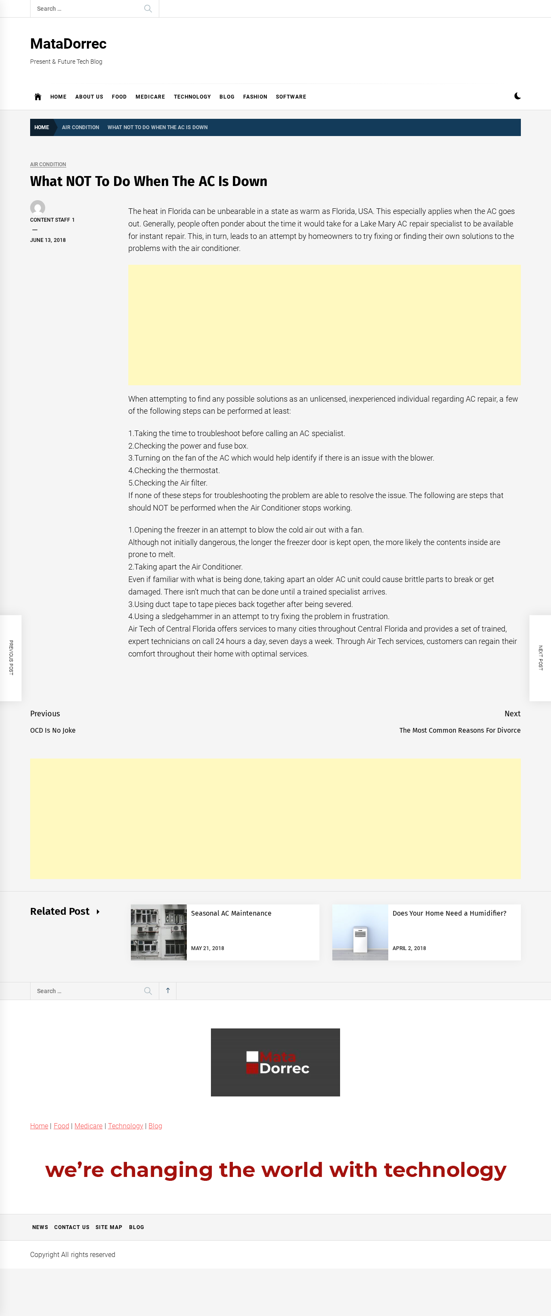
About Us (89, 97)
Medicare (150, 97)
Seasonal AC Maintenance (231, 913)
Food (119, 97)
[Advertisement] (324, 325)
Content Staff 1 (52, 220)
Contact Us (71, 1227)
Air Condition (48, 164)
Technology (192, 97)
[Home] (38, 97)
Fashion (255, 97)
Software (291, 97)
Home (58, 97)
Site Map (109, 1227)
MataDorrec (68, 43)
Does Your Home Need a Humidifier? (450, 913)
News (40, 1227)
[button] (517, 97)
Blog (227, 97)
